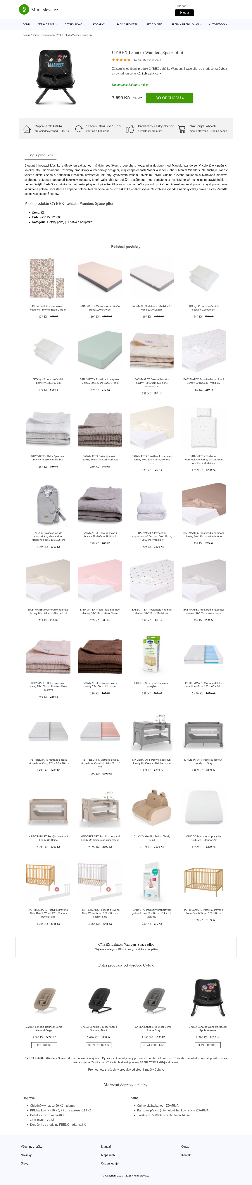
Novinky (26, 1155)
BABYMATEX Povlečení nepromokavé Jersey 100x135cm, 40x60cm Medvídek (203, 459)
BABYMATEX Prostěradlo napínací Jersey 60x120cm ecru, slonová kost (152, 459)
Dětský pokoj (74, 24)
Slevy (24, 1163)
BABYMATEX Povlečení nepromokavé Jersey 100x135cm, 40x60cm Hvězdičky (152, 536)
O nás (185, 1146)
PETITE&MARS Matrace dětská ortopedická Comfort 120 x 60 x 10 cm (100, 763)
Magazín (106, 1146)
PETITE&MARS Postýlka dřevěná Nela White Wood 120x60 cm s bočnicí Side (100, 913)
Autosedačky (218, 24)
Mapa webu (108, 1155)
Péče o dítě (154, 24)
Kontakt (186, 1155)
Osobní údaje (110, 1163)
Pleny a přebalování (185, 24)
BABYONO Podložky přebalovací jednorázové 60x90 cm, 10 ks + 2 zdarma (151, 913)
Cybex (222, 68)
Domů (26, 24)
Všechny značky (31, 1146)
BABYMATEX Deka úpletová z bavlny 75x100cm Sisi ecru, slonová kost (151, 383)
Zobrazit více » (151, 73)
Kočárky (99, 24)
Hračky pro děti (126, 24)
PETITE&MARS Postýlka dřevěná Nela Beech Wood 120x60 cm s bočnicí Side (48, 913)
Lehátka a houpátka (146, 949)
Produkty (34, 35)
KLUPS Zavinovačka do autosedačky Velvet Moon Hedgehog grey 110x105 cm (48, 536)
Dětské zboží (46, 24)
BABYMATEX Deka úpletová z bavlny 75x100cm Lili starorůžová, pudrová (48, 686)
